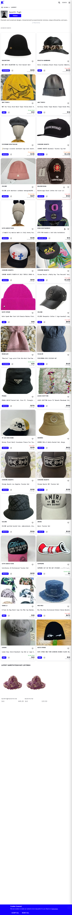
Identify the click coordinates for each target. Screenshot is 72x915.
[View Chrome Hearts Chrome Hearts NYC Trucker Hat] (53, 472)
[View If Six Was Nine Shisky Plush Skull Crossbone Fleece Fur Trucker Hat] (18, 430)
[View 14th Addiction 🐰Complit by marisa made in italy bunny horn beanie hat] (18, 220)
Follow (15, 15)
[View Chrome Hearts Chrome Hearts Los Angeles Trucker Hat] (18, 472)
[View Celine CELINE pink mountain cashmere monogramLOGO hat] (18, 178)
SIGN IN (64, 2)
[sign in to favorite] (33, 61)
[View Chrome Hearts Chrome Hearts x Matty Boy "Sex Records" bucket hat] (53, 262)
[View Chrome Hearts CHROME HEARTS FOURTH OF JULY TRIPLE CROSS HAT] (18, 262)
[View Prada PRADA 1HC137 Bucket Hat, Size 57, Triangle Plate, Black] (18, 388)
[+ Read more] (36, 23)
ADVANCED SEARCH (6, 28)
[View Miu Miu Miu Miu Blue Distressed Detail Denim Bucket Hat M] (53, 598)
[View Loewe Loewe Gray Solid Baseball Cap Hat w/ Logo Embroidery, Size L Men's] (18, 640)
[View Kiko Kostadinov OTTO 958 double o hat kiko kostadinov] (53, 220)
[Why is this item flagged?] (64, 187)
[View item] (12, 70)
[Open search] (59, 3)
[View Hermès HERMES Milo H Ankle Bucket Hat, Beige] (53, 430)
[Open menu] (69, 3)
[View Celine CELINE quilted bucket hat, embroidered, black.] (18, 514)
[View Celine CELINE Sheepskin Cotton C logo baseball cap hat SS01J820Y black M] (53, 304)
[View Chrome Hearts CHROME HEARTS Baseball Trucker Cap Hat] (53, 136)
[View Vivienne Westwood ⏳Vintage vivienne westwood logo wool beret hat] (18, 136)
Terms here (54, 909)
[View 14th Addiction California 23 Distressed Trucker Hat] (18, 556)
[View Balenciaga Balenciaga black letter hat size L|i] (53, 178)
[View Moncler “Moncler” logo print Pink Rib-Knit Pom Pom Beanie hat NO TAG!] (18, 346)
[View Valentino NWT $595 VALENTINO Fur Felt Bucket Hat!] (18, 53)
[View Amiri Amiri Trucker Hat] (53, 514)
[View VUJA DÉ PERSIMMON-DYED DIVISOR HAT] (53, 346)
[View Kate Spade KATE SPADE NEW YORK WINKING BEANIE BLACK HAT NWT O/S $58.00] (53, 640)
